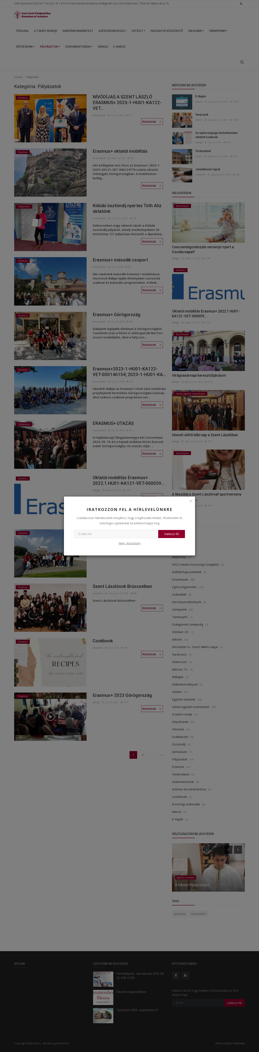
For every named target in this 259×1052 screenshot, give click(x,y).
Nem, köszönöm (130, 543)
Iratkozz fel (171, 534)
